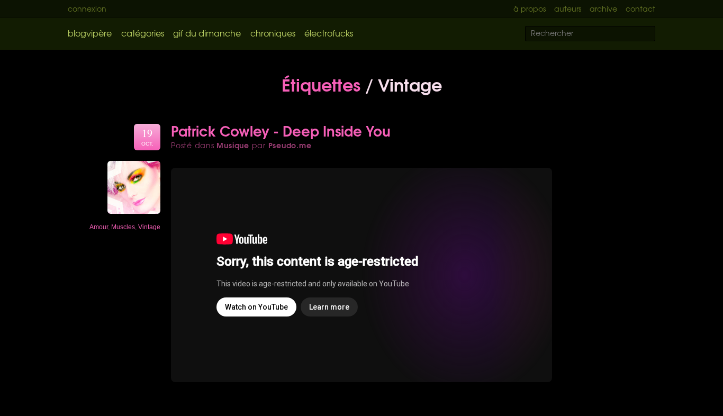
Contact (640, 8)
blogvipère (90, 32)
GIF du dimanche (207, 32)
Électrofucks (328, 32)
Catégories (142, 32)
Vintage (149, 227)
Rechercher (654, 34)
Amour (98, 227)
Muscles (123, 227)
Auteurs (567, 8)
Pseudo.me (290, 145)
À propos (529, 8)
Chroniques (272, 32)
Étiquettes (321, 83)
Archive (603, 8)
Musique (232, 145)
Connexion (87, 8)
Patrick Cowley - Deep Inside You (281, 130)
